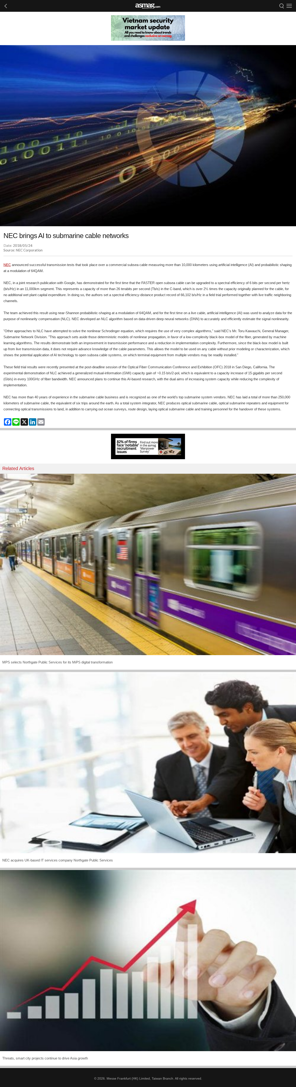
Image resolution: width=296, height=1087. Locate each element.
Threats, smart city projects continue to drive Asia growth (45, 1058)
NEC (7, 265)
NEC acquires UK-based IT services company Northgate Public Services (57, 860)
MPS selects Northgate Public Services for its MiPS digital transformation (57, 662)
